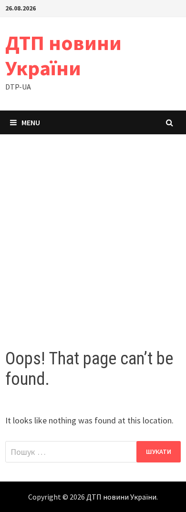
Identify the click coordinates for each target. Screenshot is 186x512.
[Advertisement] (93, 232)
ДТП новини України (63, 55)
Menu (30, 122)
